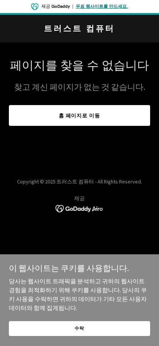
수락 (79, 328)
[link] (79, 29)
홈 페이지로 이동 (80, 115)
